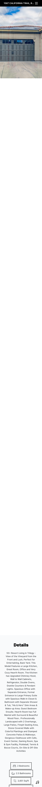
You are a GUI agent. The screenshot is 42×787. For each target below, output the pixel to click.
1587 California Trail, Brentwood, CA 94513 (19, 3)
